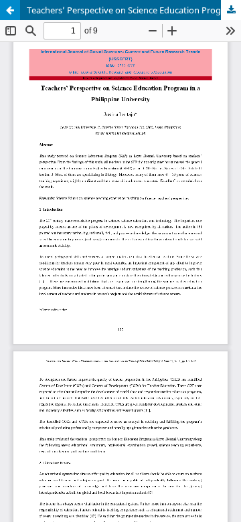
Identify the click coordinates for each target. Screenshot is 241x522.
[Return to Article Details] (10, 10)
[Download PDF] (231, 10)
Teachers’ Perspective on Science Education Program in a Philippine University (134, 10)
